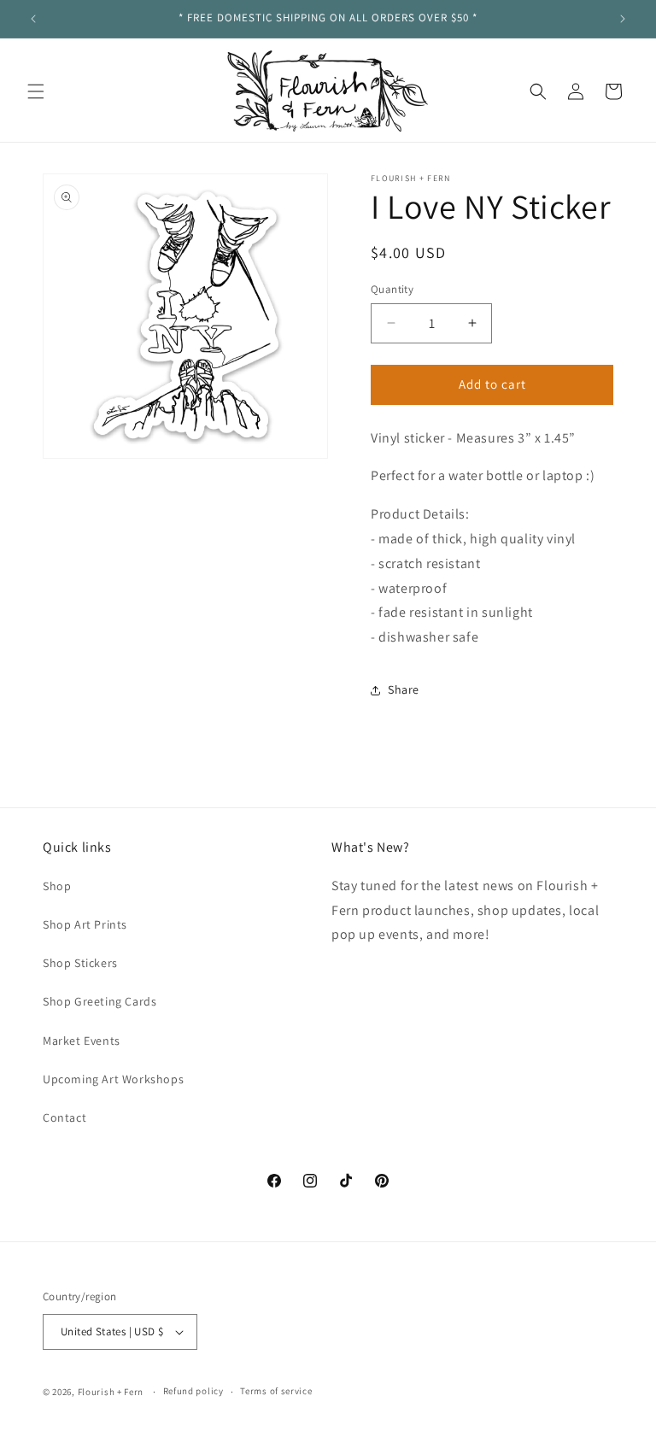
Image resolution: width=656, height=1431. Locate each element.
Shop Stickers (80, 963)
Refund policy (193, 1391)
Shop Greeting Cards (99, 1001)
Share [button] (403, 689)
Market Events (81, 1040)
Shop (57, 886)
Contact (64, 1117)
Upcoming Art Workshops (113, 1079)
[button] (36, 91)
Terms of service (276, 1391)
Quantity (392, 289)
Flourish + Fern (111, 1392)
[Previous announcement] (33, 19)
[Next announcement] (622, 19)
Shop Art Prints (85, 924)
